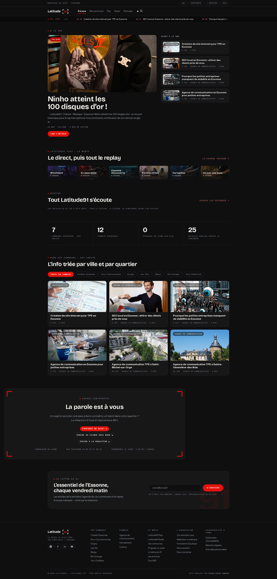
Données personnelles (216, 549)
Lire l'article (58, 134)
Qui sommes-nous (185, 535)
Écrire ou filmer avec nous (93, 435)
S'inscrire (213, 488)
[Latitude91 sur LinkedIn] (65, 547)
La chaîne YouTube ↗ (216, 158)
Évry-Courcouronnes (111, 274)
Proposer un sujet (93, 428)
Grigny (130, 274)
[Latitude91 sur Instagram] (51, 547)
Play (109, 11)
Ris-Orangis (174, 274)
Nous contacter (184, 552)
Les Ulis (144, 274)
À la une (82, 11)
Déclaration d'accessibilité (212, 539)
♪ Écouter (212, 3)
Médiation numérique (187, 539)
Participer (128, 11)
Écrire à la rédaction (93, 441)
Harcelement (125, 543)
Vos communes (155, 543)
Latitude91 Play (155, 535)
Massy (158, 274)
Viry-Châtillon (193, 274)
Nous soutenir (183, 548)
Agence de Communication (127, 537)
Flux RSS (152, 560)
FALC (224, 3)
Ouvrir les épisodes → (214, 200)
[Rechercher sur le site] (140, 11)
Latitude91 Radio (156, 539)
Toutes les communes (60, 274)
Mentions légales (214, 545)
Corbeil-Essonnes (86, 274)
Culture (123, 547)
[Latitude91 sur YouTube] (72, 547)
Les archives (154, 556)
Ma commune (96, 11)
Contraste (196, 3)
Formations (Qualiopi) (187, 543)
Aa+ (183, 3)
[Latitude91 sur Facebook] (58, 547)
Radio (117, 11)
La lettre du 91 (155, 552)
